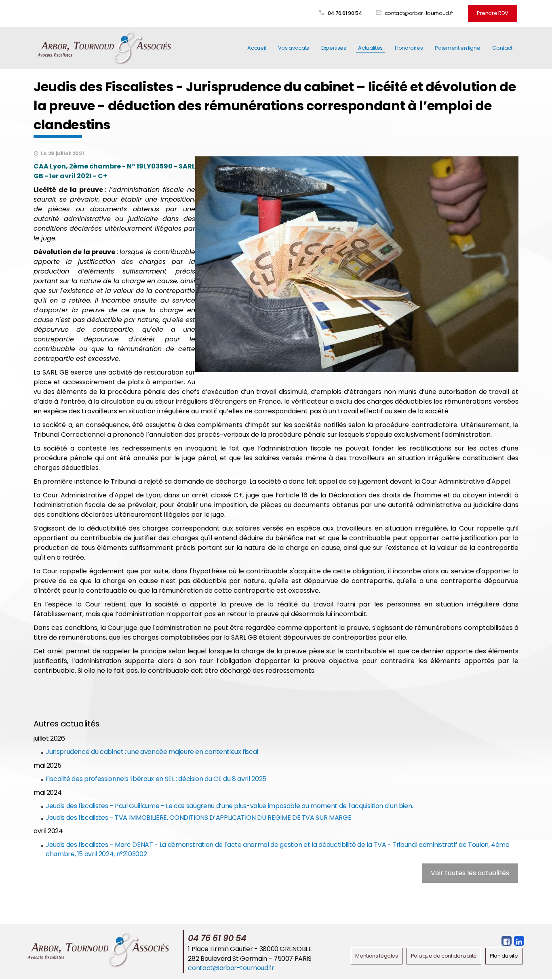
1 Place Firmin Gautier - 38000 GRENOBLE (250, 949)
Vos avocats (293, 47)
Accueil (256, 47)
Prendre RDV (492, 13)
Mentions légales (376, 955)
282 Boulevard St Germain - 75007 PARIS (250, 958)
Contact (502, 47)
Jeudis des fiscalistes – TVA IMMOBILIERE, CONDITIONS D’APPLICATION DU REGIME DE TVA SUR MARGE (198, 817)
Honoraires (409, 47)
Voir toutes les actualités (470, 873)
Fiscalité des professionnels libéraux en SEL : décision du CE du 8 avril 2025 (156, 778)
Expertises (333, 47)
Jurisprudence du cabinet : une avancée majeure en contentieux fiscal (152, 751)
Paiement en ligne (457, 47)
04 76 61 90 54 (345, 13)
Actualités (370, 47)
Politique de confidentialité (444, 955)
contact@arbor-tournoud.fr (419, 13)
